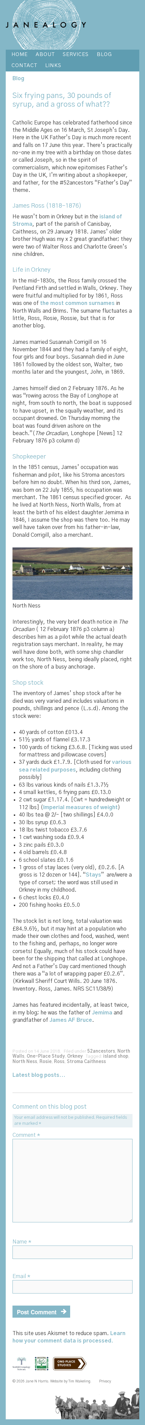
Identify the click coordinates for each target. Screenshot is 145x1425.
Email (21, 1276)
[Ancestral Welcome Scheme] (43, 1367)
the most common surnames (77, 303)
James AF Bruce (71, 1020)
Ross (59, 1062)
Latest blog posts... (38, 1075)
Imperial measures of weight (80, 807)
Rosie (45, 1062)
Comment (26, 1135)
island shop (115, 1056)
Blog (18, 78)
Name (21, 1242)
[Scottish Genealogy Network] (22, 1367)
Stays (93, 875)
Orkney (75, 1056)
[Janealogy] (46, 25)
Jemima (102, 1012)
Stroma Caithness (86, 1062)
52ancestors (101, 1051)
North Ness (24, 1062)
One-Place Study (46, 1056)
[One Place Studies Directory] (71, 1367)
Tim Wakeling (79, 1381)
